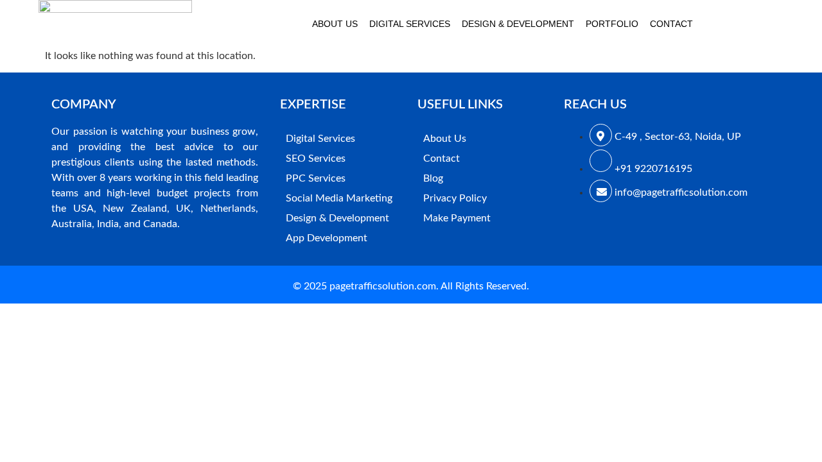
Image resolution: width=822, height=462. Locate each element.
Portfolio (612, 24)
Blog (433, 178)
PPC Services (315, 178)
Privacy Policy (455, 198)
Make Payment (457, 218)
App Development (326, 238)
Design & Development (518, 24)
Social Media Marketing (339, 198)
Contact (671, 24)
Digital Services (409, 24)
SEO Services (315, 158)
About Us (335, 24)
